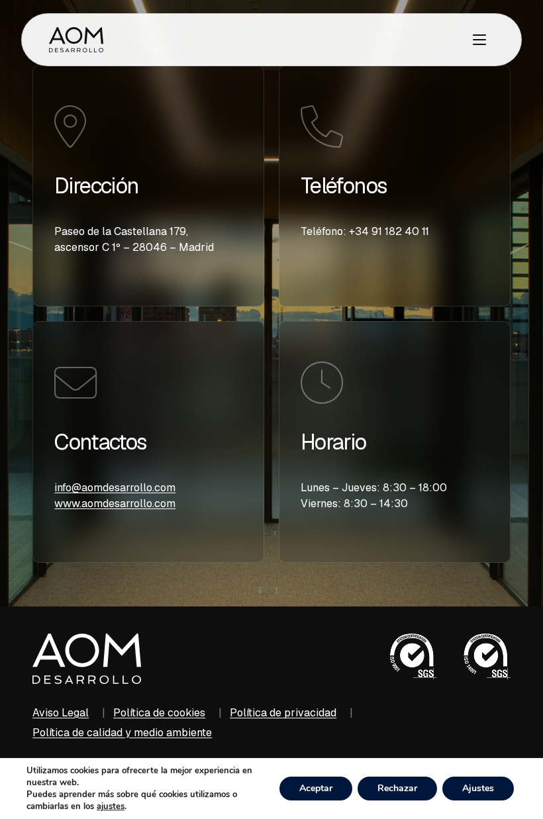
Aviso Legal (60, 713)
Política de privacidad (283, 713)
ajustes (110, 806)
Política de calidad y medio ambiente (122, 733)
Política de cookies (159, 713)
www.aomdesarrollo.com (114, 503)
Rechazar (397, 788)
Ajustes (478, 788)
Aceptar (315, 788)
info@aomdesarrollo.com (114, 488)
